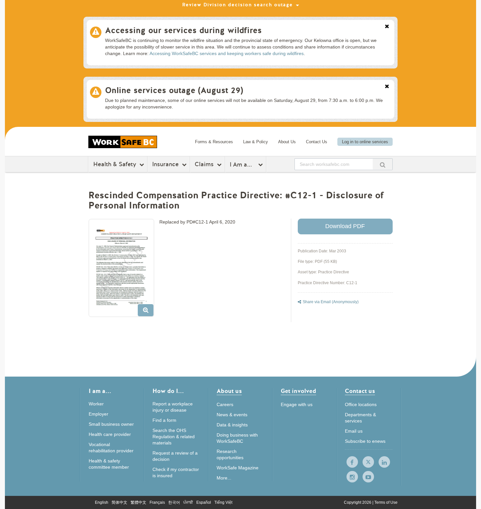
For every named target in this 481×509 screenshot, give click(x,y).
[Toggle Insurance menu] (185, 164)
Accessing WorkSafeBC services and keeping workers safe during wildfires (227, 53)
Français (157, 502)
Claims (204, 164)
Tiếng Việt (223, 502)
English (101, 502)
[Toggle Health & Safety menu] (142, 164)
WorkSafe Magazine (237, 467)
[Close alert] (387, 26)
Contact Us (316, 141)
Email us (354, 431)
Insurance (165, 164)
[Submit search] (382, 164)
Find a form (164, 420)
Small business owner (111, 424)
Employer (98, 414)
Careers (225, 404)
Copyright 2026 (358, 502)
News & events (232, 414)
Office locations (361, 404)
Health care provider (110, 434)
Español (203, 502)
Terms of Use (386, 502)
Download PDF (345, 226)
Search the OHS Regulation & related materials (173, 436)
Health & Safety (114, 164)
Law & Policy (255, 141)
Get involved (298, 391)
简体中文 (119, 502)
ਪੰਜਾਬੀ (188, 502)
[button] (123, 270)
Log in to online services (365, 141)
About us (229, 391)
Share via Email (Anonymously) (331, 302)
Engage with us (296, 404)
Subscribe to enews (365, 441)
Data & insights (232, 424)
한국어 (174, 502)
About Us (287, 141)
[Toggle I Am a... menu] (261, 164)
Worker (96, 403)
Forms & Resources (214, 141)
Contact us (360, 391)
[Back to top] (414, 474)
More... (224, 477)
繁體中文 (138, 502)
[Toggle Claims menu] (220, 164)
